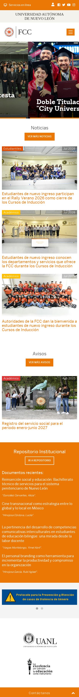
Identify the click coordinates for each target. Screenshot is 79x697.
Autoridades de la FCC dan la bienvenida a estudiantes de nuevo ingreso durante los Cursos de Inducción (39, 325)
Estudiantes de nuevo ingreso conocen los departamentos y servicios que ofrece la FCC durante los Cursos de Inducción (39, 261)
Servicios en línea (20, 5)
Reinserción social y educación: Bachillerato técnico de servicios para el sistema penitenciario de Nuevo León (37, 484)
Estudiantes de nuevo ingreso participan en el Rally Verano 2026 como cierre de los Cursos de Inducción (38, 197)
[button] (37, 608)
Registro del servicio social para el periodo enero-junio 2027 (32, 425)
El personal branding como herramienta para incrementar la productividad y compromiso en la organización (38, 560)
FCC (25, 32)
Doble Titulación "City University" (35, 105)
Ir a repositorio (39, 460)
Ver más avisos (39, 362)
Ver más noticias (40, 136)
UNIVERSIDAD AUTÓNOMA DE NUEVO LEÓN (39, 16)
